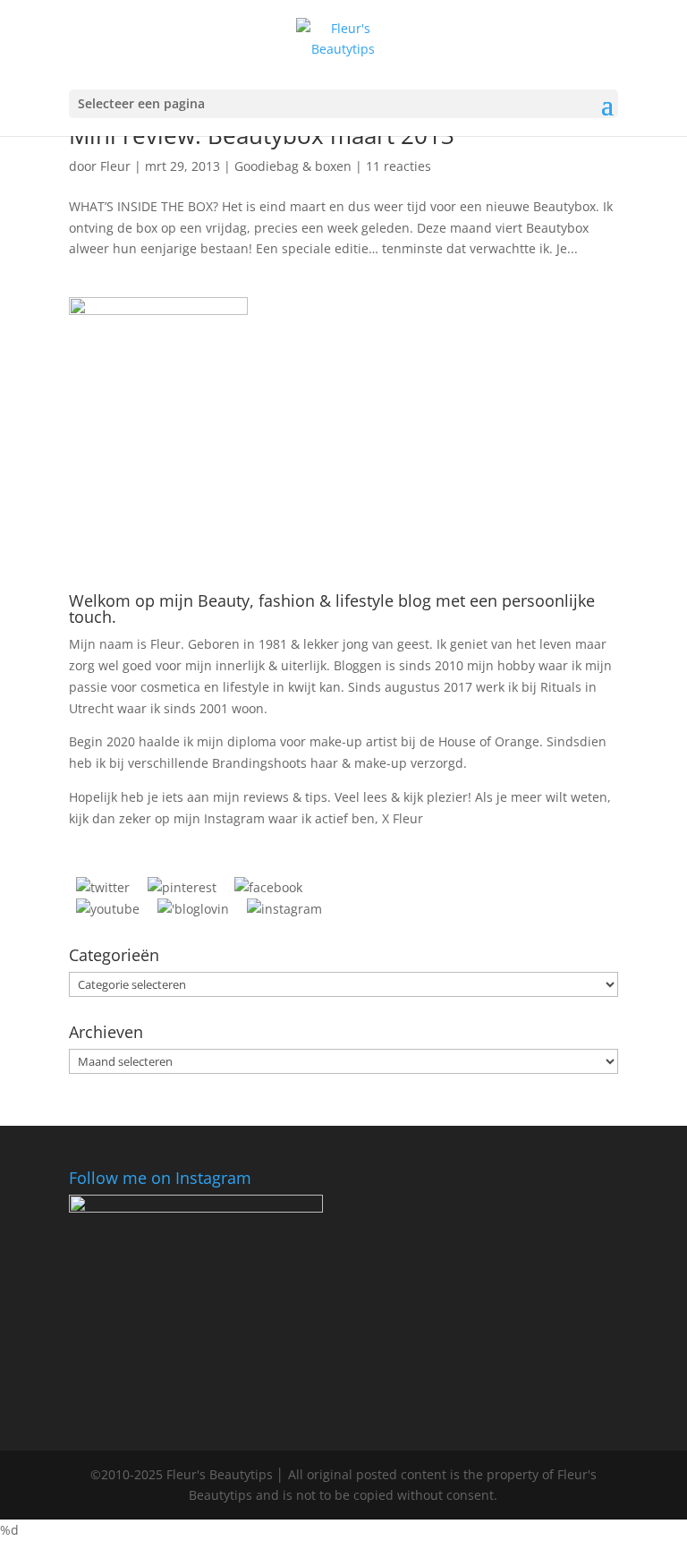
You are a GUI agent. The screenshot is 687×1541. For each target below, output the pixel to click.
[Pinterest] (182, 887)
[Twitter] (103, 887)
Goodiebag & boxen (293, 166)
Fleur (115, 166)
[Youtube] (108, 908)
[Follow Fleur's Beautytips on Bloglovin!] (193, 908)
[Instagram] (284, 908)
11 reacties (398, 166)
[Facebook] (268, 887)
